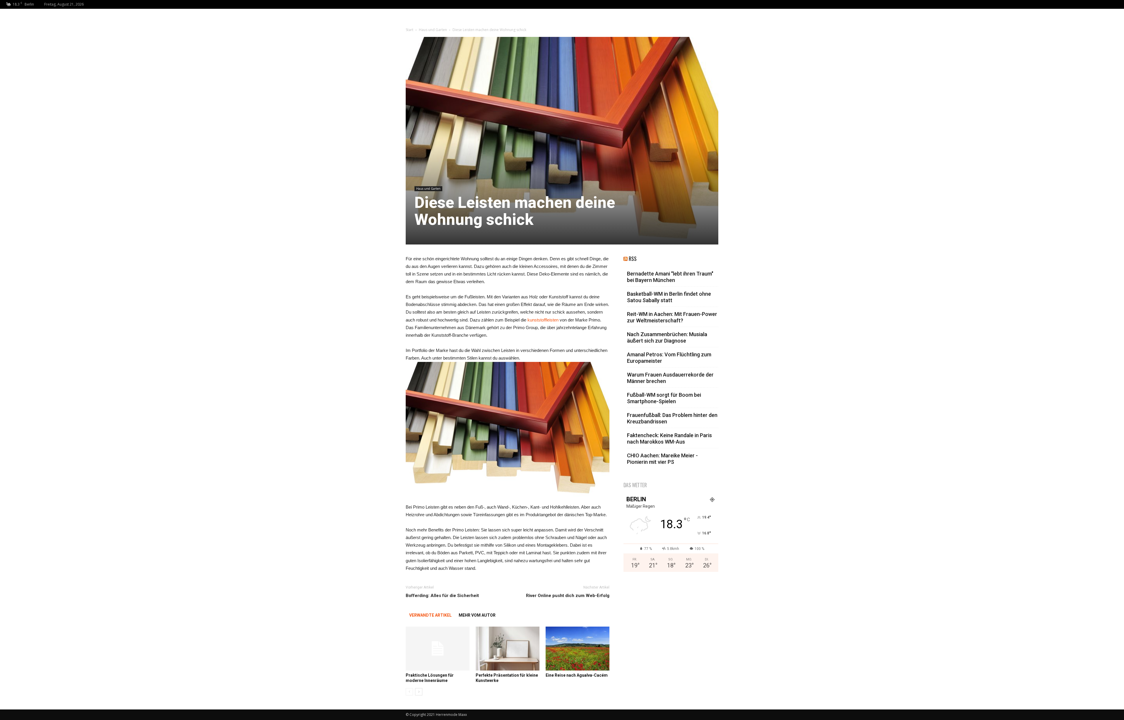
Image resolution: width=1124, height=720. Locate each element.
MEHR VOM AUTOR (477, 615)
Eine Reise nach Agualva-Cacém (577, 675)
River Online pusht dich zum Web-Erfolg (567, 595)
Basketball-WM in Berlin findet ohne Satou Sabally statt (669, 297)
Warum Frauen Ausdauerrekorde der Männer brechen (670, 378)
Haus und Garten (433, 29)
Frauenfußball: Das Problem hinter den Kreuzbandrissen (672, 418)
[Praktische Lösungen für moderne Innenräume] (438, 649)
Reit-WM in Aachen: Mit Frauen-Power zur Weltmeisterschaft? (672, 317)
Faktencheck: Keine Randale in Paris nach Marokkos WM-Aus (669, 438)
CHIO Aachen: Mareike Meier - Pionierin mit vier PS (662, 458)
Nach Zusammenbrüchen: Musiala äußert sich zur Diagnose (667, 337)
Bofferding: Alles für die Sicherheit (442, 595)
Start (409, 29)
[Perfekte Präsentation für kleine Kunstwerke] (507, 649)
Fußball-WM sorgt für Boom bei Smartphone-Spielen (664, 398)
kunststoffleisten (542, 319)
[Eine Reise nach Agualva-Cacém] (577, 649)
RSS (633, 258)
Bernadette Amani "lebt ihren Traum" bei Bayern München (670, 277)
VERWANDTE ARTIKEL (430, 615)
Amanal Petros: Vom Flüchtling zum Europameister (669, 357)
